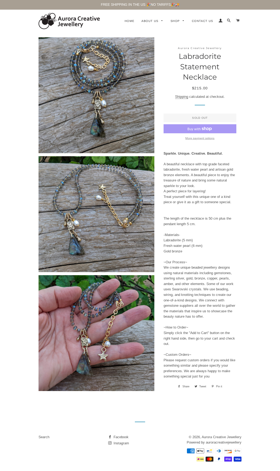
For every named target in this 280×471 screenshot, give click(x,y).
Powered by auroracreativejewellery (214, 442)
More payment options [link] (199, 138)
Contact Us (202, 21)
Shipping (181, 97)
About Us (150, 21)
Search (44, 437)
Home (129, 21)
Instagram (121, 443)
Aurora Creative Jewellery (221, 437)
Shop (176, 21)
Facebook (121, 437)
